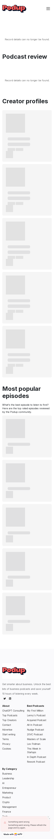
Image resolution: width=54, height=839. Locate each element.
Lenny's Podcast (36, 715)
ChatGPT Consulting (13, 710)
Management (9, 806)
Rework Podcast (36, 761)
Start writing (8, 734)
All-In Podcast (34, 724)
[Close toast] (49, 818)
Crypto (6, 802)
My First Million (35, 710)
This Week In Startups (34, 750)
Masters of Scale (36, 739)
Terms (5, 739)
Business (7, 773)
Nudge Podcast (35, 729)
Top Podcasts (9, 715)
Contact (6, 724)
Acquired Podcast (36, 720)
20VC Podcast (35, 734)
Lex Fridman (33, 743)
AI (3, 783)
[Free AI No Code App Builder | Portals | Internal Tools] (13, 834)
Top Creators (9, 720)
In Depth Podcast (36, 756)
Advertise (7, 729)
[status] (25, 824)
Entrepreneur (9, 787)
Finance (6, 811)
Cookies (6, 748)
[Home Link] (14, 8)
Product (6, 797)
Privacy (6, 743)
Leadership (8, 778)
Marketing (7, 792)
